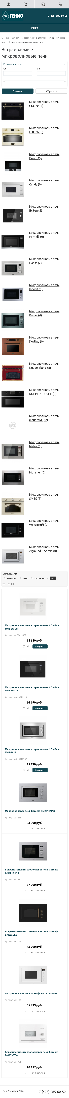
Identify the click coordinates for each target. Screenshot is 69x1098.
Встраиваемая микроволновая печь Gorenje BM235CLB (31, 933)
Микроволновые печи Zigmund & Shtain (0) (44, 549)
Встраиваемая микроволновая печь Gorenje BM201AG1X (31, 871)
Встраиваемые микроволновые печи (26, 42)
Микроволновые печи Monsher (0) (44, 470)
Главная (5, 38)
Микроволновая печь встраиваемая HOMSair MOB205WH (32, 627)
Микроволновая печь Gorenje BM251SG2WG (31, 993)
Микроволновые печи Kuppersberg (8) (44, 365)
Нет (53, 578)
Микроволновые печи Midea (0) (44, 444)
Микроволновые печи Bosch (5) (44, 156)
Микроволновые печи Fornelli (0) (44, 234)
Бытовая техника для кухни (34, 38)
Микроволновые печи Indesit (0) (44, 287)
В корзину (40, 646)
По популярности (39, 578)
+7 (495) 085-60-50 (56, 16)
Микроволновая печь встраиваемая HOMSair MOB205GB (32, 689)
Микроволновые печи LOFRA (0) (44, 130)
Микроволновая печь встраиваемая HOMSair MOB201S (32, 751)
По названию (10, 578)
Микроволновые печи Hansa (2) (44, 261)
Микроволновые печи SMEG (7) (44, 496)
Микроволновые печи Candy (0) (44, 182)
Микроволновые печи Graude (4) (44, 103)
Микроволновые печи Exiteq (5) (44, 208)
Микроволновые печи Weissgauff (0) (44, 522)
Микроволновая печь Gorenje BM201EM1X (30, 811)
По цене (23, 578)
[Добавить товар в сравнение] (28, 646)
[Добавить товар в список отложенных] (24, 646)
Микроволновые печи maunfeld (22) (44, 418)
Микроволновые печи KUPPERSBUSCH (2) (44, 391)
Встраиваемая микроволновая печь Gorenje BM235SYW (31, 1054)
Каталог (15, 38)
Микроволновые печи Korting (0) (44, 339)
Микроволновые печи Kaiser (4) (44, 313)
